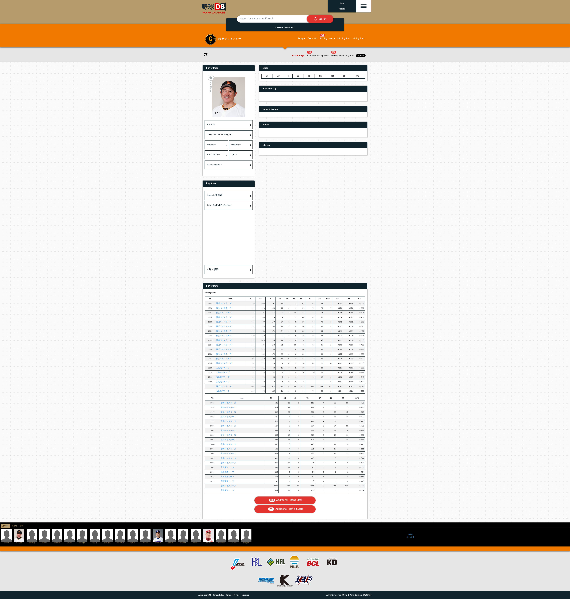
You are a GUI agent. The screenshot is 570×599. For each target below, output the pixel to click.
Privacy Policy (218, 595)
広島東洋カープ (222, 368)
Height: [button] (211, 145)
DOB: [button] (219, 135)
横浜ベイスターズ (223, 303)
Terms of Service (232, 595)
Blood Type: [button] (213, 155)
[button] (229, 269)
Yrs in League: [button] (214, 165)
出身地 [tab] (14, 526)
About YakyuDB (204, 595)
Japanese (245, 595)
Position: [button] (211, 124)
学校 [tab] (21, 526)
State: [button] (219, 205)
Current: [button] (214, 195)
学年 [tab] (7, 526)
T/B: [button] (234, 155)
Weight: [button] (236, 145)
